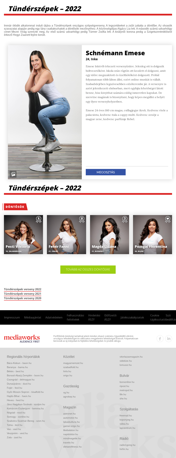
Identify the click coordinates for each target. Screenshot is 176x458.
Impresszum (12, 317)
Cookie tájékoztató (158, 317)
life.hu (123, 394)
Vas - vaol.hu (14, 429)
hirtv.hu (67, 371)
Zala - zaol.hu (14, 437)
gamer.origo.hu (71, 426)
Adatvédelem (54, 317)
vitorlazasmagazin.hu (131, 356)
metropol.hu (126, 390)
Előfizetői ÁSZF (110, 317)
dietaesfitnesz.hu (72, 446)
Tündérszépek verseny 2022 (22, 289)
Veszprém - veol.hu (17, 433)
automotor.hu (70, 417)
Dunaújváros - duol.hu (19, 383)
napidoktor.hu (70, 434)
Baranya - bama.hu (17, 367)
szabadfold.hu (71, 367)
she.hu (123, 398)
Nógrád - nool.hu (16, 412)
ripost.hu (124, 386)
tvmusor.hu (126, 365)
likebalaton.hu (70, 430)
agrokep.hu (69, 396)
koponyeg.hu (127, 419)
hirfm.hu (124, 449)
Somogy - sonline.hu (18, 416)
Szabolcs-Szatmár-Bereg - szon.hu (26, 420)
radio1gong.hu (127, 445)
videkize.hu (126, 360)
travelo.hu (68, 442)
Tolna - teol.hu (14, 425)
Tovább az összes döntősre (88, 269)
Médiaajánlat (32, 317)
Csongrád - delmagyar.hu (21, 379)
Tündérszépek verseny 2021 (22, 294)
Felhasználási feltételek (75, 317)
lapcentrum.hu (127, 428)
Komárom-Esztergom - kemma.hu (25, 408)
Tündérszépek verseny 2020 (22, 298)
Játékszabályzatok (132, 317)
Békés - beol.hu (15, 371)
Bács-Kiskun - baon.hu (19, 363)
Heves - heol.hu (15, 400)
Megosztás (106, 172)
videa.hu (124, 423)
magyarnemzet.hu (73, 363)
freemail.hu (126, 415)
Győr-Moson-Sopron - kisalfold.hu (25, 392)
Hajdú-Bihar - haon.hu (19, 396)
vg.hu (66, 392)
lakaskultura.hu (71, 421)
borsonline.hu (127, 382)
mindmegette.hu (72, 438)
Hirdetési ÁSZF (94, 317)
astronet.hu (69, 413)
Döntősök (15, 207)
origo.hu (67, 375)
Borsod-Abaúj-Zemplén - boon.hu (25, 375)
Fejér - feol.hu (14, 387)
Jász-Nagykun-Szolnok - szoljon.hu (26, 404)
